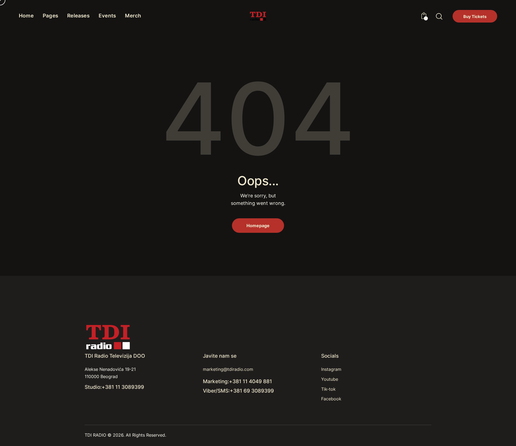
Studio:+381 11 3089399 (114, 387)
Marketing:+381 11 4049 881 (237, 381)
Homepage (258, 225)
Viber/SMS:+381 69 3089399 (238, 390)
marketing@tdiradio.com (228, 369)
